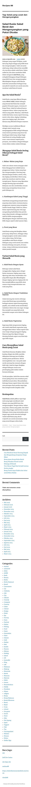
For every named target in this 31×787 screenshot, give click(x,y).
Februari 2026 (8, 505)
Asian (5, 571)
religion (6, 693)
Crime (6, 606)
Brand (6, 584)
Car (5, 589)
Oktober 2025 (8, 513)
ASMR (6, 573)
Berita (6, 580)
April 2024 (7, 551)
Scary (5, 707)
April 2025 (7, 525)
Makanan (7, 667)
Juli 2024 (7, 545)
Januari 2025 (8, 531)
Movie (6, 673)
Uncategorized (8, 731)
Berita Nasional (9, 582)
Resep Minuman (9, 700)
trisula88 (5, 777)
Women (6, 736)
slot (3, 753)
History (6, 651)
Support (6, 725)
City (5, 595)
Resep (6, 696)
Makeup (6, 669)
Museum (6, 676)
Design (6, 611)
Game (6, 631)
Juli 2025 (7, 518)
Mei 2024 (7, 549)
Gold (5, 640)
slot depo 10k (6, 762)
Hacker (6, 642)
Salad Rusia (20, 425)
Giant (5, 635)
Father (6, 624)
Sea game (7, 711)
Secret (6, 713)
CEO (5, 593)
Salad (18, 59)
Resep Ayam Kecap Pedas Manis (14, 459)
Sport (5, 722)
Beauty (6, 577)
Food (10, 425)
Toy (5, 729)
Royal (5, 705)
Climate (6, 597)
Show (5, 716)
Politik (6, 687)
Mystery (6, 678)
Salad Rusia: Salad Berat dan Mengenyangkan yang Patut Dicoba (15, 28)
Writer (6, 738)
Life (5, 664)
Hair (5, 644)
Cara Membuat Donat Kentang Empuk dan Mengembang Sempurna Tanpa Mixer (16, 455)
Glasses (6, 638)
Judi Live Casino (7, 757)
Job (5, 658)
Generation (7, 633)
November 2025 (9, 511)
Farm (5, 620)
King (5, 662)
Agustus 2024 (8, 542)
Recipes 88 (7, 5)
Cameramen (8, 586)
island (6, 655)
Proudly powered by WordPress (17, 784)
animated (7, 568)
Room (6, 702)
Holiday (6, 653)
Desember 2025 (9, 509)
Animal (6, 566)
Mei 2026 (7, 502)
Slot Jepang (7, 720)
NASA (6, 680)
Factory (6, 618)
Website (6, 734)
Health (6, 647)
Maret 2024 (7, 554)
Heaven (6, 649)
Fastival (6, 622)
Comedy (6, 600)
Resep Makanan (9, 698)
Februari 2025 (8, 529)
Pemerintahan (8, 684)
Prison (6, 691)
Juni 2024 (7, 547)
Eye (5, 615)
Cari (3, 436)
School (6, 709)
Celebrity (7, 591)
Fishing (6, 626)
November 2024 (9, 536)
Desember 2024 (9, 534)
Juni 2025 (7, 520)
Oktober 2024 (8, 538)
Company (7, 602)
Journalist (7, 660)
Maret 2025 (7, 527)
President (7, 689)
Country (6, 604)
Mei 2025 (7, 522)
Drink (6, 613)
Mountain (7, 671)
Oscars (6, 682)
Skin (5, 718)
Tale (5, 727)
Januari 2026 (8, 507)
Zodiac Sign (7, 740)
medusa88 (5, 766)
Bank (5, 575)
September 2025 (9, 516)
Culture (6, 609)
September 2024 (9, 540)
